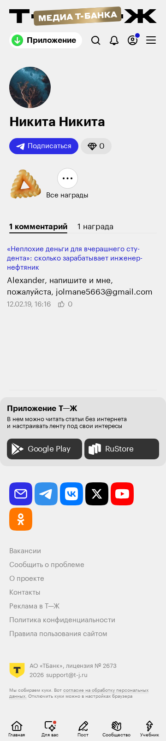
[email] (20, 493)
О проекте (26, 578)
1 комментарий (38, 227)
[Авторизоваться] (132, 40)
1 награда (95, 227)
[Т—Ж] (83, 17)
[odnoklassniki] (20, 519)
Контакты (25, 592)
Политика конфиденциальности (62, 620)
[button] (96, 146)
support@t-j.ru (67, 675)
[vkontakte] (71, 493)
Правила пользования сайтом (58, 634)
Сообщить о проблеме (46, 565)
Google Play (49, 449)
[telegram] (46, 493)
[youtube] (122, 493)
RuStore (119, 449)
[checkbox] (151, 40)
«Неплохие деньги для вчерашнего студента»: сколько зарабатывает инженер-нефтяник (74, 258)
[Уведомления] (114, 40)
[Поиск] (95, 40)
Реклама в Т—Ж (34, 606)
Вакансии (25, 551)
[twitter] (96, 493)
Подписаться (49, 146)
